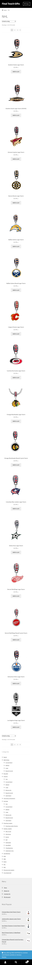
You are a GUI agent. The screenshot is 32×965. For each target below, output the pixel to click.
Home (5, 10)
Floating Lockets (8, 823)
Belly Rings (6, 760)
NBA (5, 859)
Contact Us (7, 894)
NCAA (5, 862)
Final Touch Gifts (11, 3)
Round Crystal (9, 771)
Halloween (8, 842)
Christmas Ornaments (9, 798)
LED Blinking (7, 853)
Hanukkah (8, 845)
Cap (7, 779)
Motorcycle (8, 790)
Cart (24, 961)
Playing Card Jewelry (9, 870)
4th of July (8, 831)
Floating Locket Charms (12, 826)
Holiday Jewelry (8, 828)
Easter (7, 837)
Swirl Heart (8, 795)
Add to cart (16, 71)
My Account (7, 897)
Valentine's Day (10, 851)
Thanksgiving (9, 848)
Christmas (8, 834)
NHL (5, 867)
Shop (5, 887)
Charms (6, 776)
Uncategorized (7, 873)
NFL (5, 864)
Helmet (7, 765)
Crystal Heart (9, 762)
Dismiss (4, 957)
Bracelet (6, 773)
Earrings (6, 801)
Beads (5, 757)
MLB (5, 856)
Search (16, 962)
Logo (7, 768)
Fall (6, 840)
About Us (6, 891)
